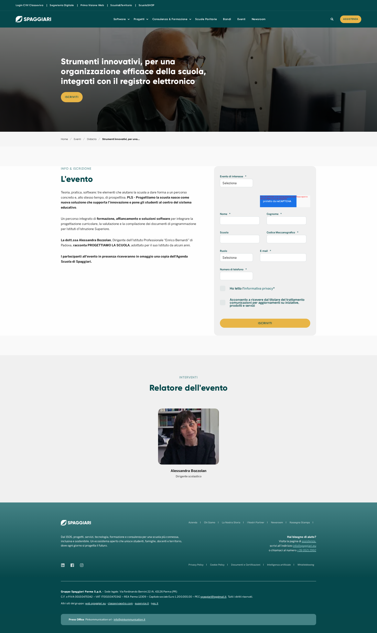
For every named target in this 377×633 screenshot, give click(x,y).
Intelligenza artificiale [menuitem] (279, 564)
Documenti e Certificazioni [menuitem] (245, 564)
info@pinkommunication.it (129, 619)
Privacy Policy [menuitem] (195, 564)
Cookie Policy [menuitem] (217, 564)
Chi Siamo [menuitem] (209, 522)
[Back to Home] (33, 19)
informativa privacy (258, 288)
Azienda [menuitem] (192, 522)
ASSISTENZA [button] (350, 19)
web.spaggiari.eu (95, 603)
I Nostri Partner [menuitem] (255, 522)
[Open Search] (332, 19)
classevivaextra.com (120, 603)
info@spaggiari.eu (304, 545)
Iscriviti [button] (72, 97)
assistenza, (309, 541)
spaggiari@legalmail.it (213, 596)
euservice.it (142, 603)
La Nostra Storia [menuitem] (231, 522)
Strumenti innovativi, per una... (121, 139)
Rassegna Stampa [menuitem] (300, 522)
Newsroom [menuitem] (277, 522)
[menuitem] (29, 5)
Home (64, 139)
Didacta (91, 139)
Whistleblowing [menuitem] (305, 564)
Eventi (77, 139)
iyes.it (154, 603)
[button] (371, 627)
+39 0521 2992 (306, 550)
